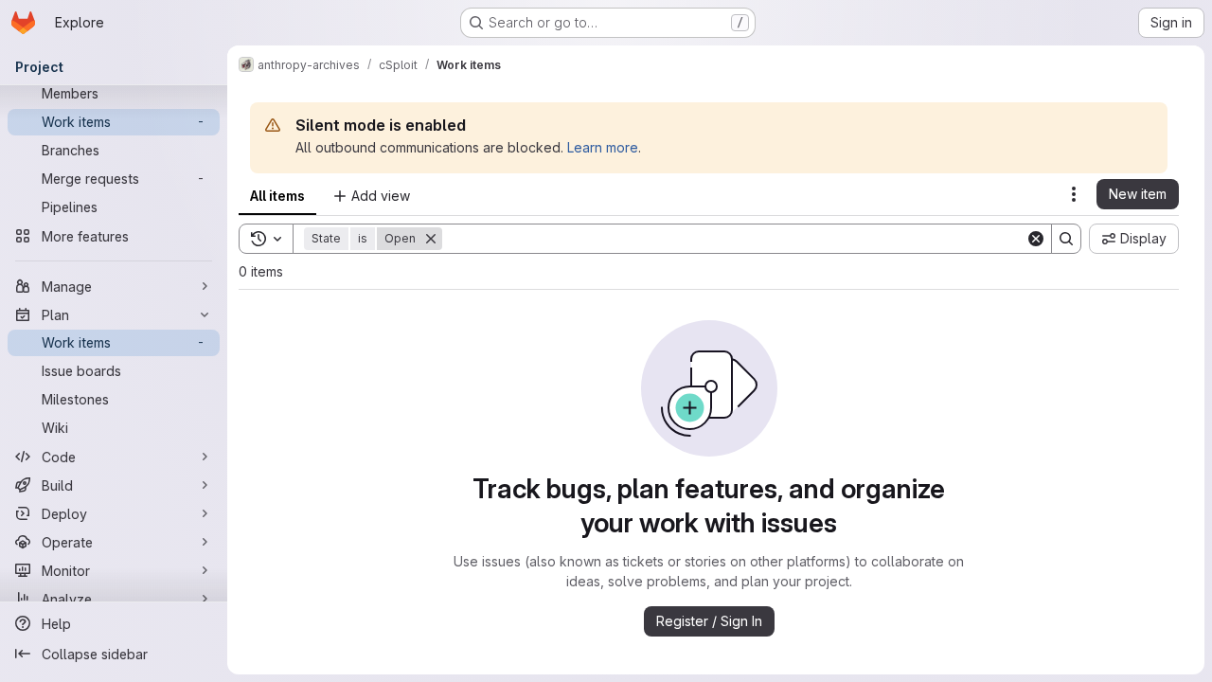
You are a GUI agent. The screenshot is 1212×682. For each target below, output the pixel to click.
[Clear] (1036, 238)
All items (277, 196)
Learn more (602, 147)
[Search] (1066, 239)
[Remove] (430, 238)
